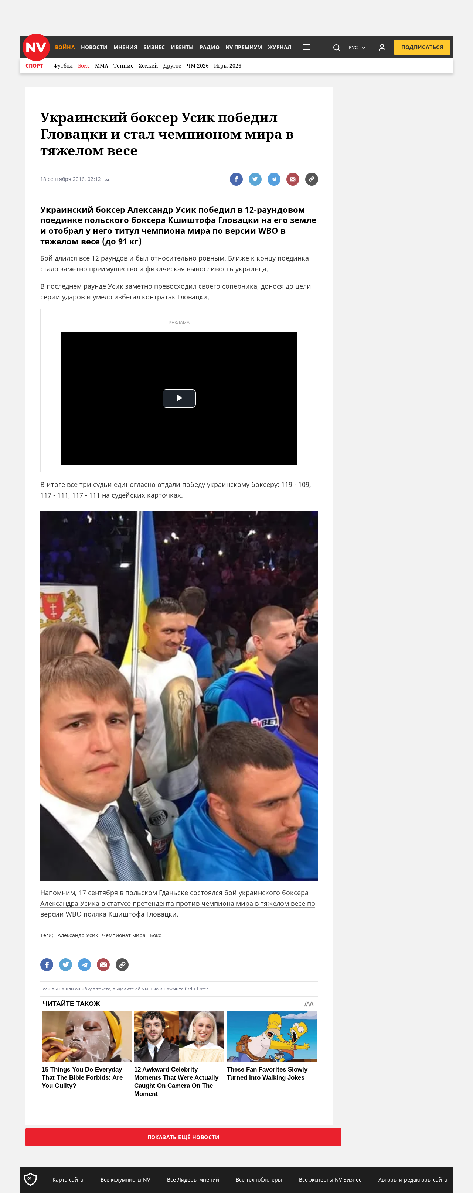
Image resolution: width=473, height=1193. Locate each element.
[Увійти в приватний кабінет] (382, 47)
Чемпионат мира (124, 935)
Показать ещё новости (183, 1137)
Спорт (34, 65)
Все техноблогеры (259, 1179)
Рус (353, 47)
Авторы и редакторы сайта (413, 1179)
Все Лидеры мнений (193, 1179)
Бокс (84, 65)
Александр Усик (78, 935)
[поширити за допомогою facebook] (236, 179)
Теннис (123, 65)
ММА (101, 65)
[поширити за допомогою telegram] (274, 179)
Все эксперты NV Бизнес (330, 1179)
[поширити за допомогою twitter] (255, 179)
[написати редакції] (292, 179)
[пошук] (336, 47)
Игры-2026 (227, 65)
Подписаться (422, 47)
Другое (172, 65)
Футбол (63, 65)
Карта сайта (68, 1179)
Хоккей (148, 65)
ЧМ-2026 (198, 65)
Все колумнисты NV (125, 1179)
